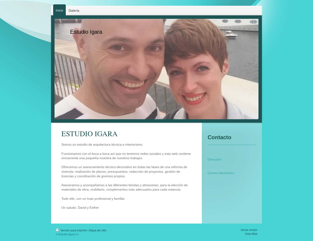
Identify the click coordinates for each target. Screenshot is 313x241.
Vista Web (251, 233)
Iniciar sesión (249, 230)
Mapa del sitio (98, 230)
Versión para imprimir (74, 230)
